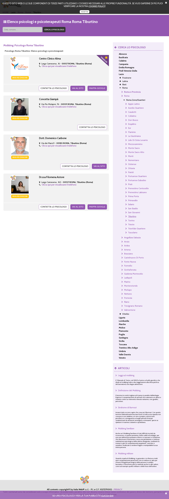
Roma (126, 96)
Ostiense (132, 164)
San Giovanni (134, 212)
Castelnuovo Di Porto (134, 257)
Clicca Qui (107, 495)
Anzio (126, 241)
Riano (126, 302)
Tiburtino (132, 216)
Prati (130, 184)
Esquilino (132, 124)
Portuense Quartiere (137, 176)
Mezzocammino (135, 144)
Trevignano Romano (133, 306)
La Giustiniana (134, 136)
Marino (127, 282)
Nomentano (133, 160)
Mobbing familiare (126, 428)
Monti (130, 156)
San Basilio (133, 208)
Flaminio (132, 132)
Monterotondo (131, 286)
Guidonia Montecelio (133, 273)
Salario (131, 204)
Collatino (132, 116)
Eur (129, 128)
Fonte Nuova (130, 261)
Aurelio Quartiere (136, 108)
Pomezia (128, 298)
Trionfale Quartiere (136, 228)
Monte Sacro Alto (136, 152)
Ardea (127, 245)
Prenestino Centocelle (138, 188)
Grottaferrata (130, 270)
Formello (128, 265)
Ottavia (131, 168)
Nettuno (128, 294)
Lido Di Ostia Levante (138, 140)
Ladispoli (128, 277)
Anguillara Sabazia (132, 237)
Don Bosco (133, 120)
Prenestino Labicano (137, 192)
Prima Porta (133, 196)
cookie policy (96, 6)
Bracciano (128, 253)
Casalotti (132, 112)
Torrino (131, 220)
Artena (127, 249)
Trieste (131, 224)
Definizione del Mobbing (129, 390)
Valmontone (129, 310)
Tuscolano (132, 232)
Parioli (131, 172)
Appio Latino (134, 104)
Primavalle (133, 200)
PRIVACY (118, 489)
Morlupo (128, 290)
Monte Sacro (134, 148)
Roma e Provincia (132, 92)
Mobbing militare (125, 453)
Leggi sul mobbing (126, 375)
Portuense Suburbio (137, 180)
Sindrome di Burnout (127, 407)
